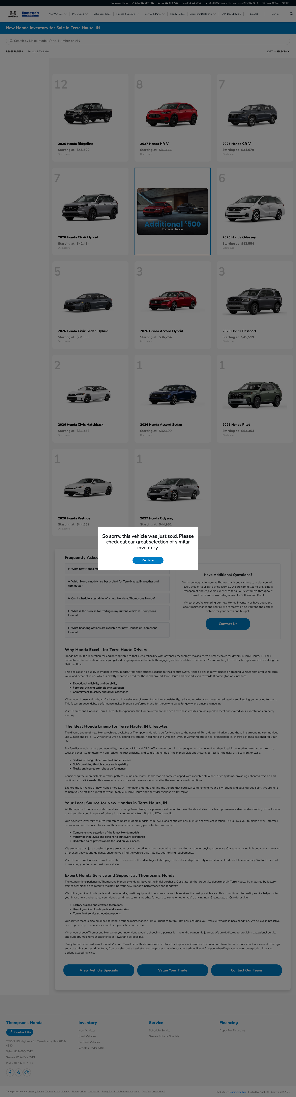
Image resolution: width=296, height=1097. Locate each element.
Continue (148, 560)
